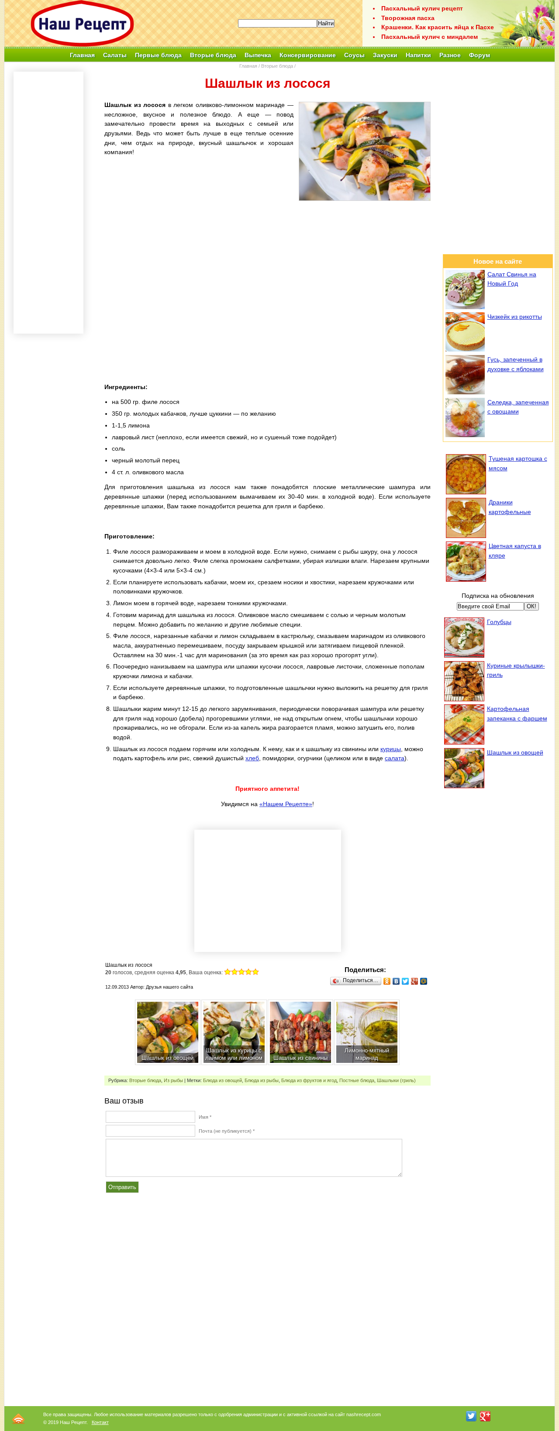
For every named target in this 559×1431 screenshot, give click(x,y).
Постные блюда (356, 1080)
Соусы (354, 55)
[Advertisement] (267, 267)
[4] (248, 971)
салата (394, 758)
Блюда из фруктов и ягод (309, 1080)
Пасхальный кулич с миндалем (429, 36)
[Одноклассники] (387, 981)
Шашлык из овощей (167, 1058)
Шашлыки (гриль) (396, 1080)
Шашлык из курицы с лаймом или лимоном (233, 1054)
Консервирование (308, 55)
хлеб (252, 758)
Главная (82, 55)
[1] (227, 971)
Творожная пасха (408, 17)
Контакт (100, 1422)
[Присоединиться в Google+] (485, 1416)
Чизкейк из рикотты (514, 316)
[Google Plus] (414, 981)
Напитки (418, 55)
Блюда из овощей (222, 1080)
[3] (241, 971)
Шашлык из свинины (300, 1058)
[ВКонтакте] (396, 981)
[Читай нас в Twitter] (471, 1416)
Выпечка (258, 55)
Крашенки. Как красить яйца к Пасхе (437, 27)
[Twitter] (405, 981)
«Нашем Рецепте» (285, 803)
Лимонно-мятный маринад (367, 1054)
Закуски (385, 55)
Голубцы (499, 621)
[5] (255, 971)
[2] (234, 971)
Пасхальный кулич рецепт (422, 8)
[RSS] (18, 1418)
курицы (390, 748)
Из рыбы (173, 1080)
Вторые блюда (277, 66)
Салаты (115, 55)
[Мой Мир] (423, 981)
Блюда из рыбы (262, 1080)
